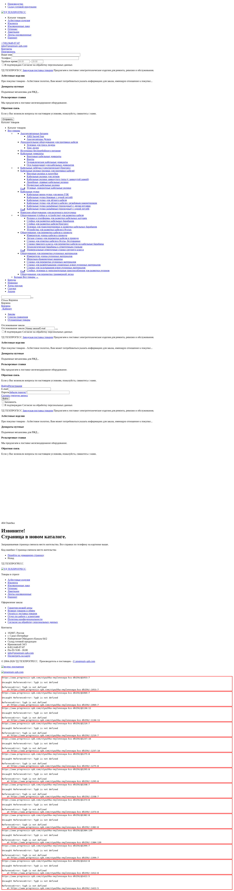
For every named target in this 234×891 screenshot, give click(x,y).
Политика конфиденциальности (25, 619)
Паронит (12, 597)
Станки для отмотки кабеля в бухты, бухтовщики (53, 241)
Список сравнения (18, 317)
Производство (15, 4)
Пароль (5, 392)
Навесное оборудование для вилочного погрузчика (48, 212)
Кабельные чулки (29, 191)
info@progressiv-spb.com (14, 46)
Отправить (8, 119)
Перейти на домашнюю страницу (26, 555)
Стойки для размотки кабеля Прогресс (48, 224)
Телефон (6, 58)
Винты (30, 159)
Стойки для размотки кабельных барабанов (50, 221)
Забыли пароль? (18, 392)
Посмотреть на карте (19, 655)
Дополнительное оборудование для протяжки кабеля (49, 142)
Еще (22, 188)
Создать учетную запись (14, 395)
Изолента (13, 582)
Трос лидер (33, 147)
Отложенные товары (19, 319)
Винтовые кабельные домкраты (44, 156)
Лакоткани (13, 591)
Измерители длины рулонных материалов (49, 256)
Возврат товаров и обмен (21, 610)
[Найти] (32, 297)
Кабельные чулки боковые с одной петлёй (50, 197)
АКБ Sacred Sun (35, 136)
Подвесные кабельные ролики (43, 185)
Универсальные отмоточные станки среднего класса (55, 249)
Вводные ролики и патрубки (42, 173)
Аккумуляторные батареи (34, 133)
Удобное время (9, 61)
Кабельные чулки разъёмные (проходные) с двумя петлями (59, 206)
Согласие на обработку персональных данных (33, 622)
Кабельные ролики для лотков (43, 176)
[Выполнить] (56, 329)
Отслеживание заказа (13, 328)
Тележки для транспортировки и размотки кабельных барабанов (62, 226)
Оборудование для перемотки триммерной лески (47, 274)
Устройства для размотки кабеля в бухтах (49, 229)
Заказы (11, 314)
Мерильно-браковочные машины (45, 259)
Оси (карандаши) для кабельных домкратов (50, 165)
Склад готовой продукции (22, 6)
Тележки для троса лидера (41, 145)
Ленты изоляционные (19, 594)
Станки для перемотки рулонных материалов (51, 262)
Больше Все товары (26, 277)
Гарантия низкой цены (20, 607)
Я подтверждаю (38, 65)
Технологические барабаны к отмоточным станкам (54, 246)
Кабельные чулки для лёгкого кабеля (47, 200)
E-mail (4, 389)
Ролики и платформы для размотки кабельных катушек (57, 218)
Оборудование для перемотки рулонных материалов (48, 253)
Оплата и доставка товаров (22, 613)
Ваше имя (6, 54)
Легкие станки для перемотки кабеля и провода (53, 238)
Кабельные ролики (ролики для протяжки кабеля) (47, 170)
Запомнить (10, 402)
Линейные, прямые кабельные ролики (47, 182)
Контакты (6, 48)
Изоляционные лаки (19, 585)
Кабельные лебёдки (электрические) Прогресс (45, 167)
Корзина (5, 305)
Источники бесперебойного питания (40, 150)
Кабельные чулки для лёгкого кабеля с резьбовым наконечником (62, 203)
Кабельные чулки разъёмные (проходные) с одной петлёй (58, 208)
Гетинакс (13, 588)
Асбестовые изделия (19, 579)
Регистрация (15, 386)
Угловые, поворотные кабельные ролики (49, 188)
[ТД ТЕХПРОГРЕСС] (13, 12)
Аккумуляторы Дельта (39, 139)
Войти (4, 386)
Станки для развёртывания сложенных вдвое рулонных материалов (64, 264)
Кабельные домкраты (32, 153)
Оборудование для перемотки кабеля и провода (46, 232)
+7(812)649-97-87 (10, 43)
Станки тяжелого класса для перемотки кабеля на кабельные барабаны (65, 244)
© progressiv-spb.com (84, 661)
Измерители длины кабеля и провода (47, 235)
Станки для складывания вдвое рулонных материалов (56, 267)
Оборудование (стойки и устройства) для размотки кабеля (52, 215)
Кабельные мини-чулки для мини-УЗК (48, 194)
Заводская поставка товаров (38, 70)
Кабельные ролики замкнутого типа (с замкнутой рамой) (58, 179)
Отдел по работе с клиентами (24, 616)
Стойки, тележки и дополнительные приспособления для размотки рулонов (68, 270)
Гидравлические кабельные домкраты (47, 162)
